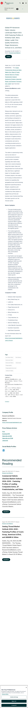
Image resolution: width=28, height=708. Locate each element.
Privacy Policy (5, 694)
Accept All (14, 705)
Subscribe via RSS (7, 436)
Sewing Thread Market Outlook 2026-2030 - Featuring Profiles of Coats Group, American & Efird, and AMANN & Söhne (13, 532)
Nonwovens (18, 362)
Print (3, 431)
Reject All (14, 701)
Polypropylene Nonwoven (11, 368)
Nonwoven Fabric (9, 360)
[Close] (26, 687)
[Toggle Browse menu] (22, 9)
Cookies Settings (14, 697)
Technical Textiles (9, 370)
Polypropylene (9, 365)
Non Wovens (18, 357)
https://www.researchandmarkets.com (12, 422)
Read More (6, 511)
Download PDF (6, 434)
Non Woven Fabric (9, 357)
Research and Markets (14, 53)
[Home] (7, 3)
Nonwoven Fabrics (9, 362)
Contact (7, 401)
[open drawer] (26, 3)
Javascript (5, 440)
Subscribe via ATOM (7, 438)
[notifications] (23, 3)
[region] (14, 696)
